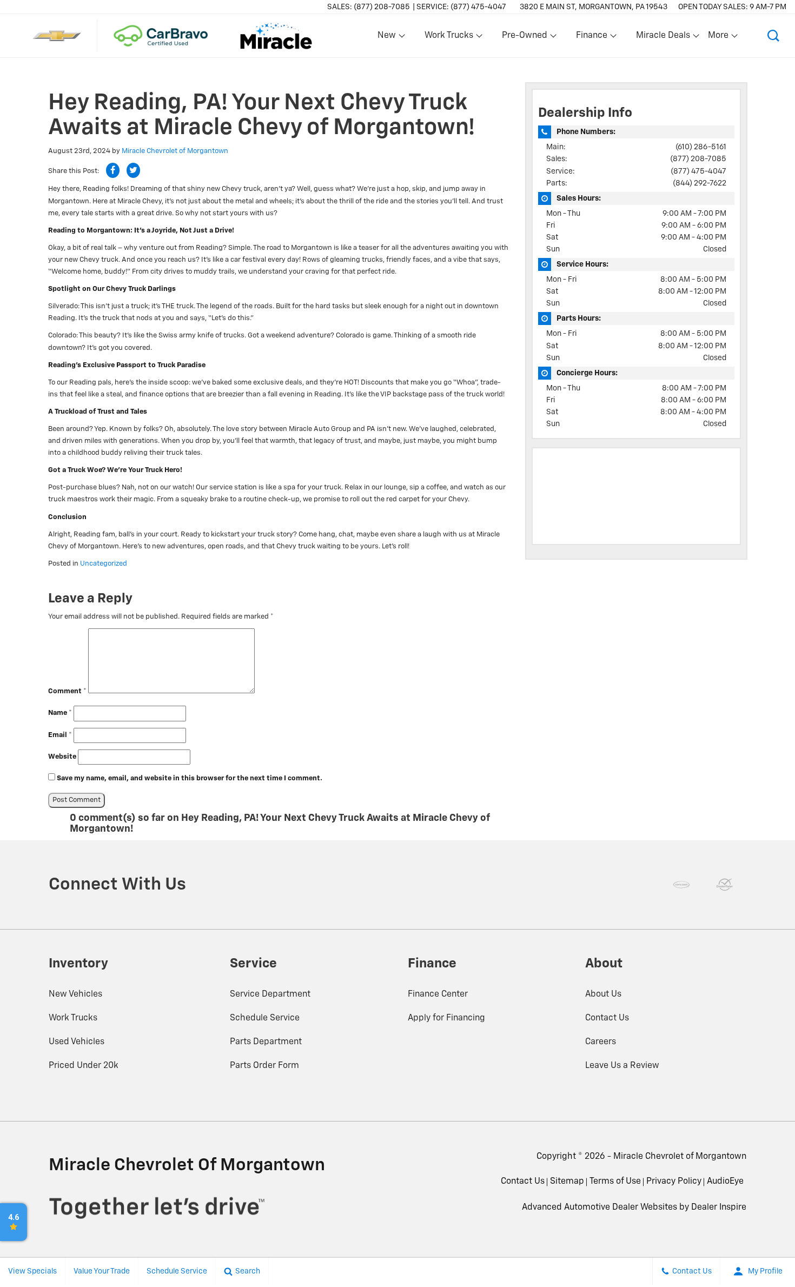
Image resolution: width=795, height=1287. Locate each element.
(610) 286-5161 (700, 147)
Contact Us (607, 1018)
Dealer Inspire (718, 1207)
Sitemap (567, 1181)
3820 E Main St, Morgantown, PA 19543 (593, 7)
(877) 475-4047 (698, 171)
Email (60, 735)
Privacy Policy (673, 1181)
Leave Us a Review (622, 1066)
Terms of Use (615, 1181)
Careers (600, 1042)
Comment (67, 691)
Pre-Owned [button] (524, 37)
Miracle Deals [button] (662, 37)
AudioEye (725, 1181)
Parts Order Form (264, 1066)
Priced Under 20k (83, 1066)
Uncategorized (103, 563)
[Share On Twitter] (133, 170)
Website (62, 756)
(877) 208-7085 (698, 159)
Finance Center (438, 994)
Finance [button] (591, 37)
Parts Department (266, 1042)
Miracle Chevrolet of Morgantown (175, 151)
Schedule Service (265, 1018)
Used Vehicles (76, 1042)
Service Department (270, 994)
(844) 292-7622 (699, 183)
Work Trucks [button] (448, 37)
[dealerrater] (725, 885)
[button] (773, 35)
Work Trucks (73, 1018)
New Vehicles (75, 994)
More (718, 37)
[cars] (681, 885)
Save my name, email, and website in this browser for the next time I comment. (189, 778)
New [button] (388, 37)
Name (60, 713)
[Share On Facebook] (113, 170)
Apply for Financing (446, 1018)
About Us (603, 994)
